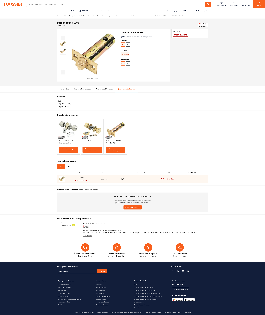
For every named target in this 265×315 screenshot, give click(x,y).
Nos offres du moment (103, 296)
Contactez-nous (139, 308)
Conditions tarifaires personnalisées (69, 299)
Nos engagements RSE (177, 11)
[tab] (61, 166)
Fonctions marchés (64, 302)
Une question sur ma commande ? (145, 290)
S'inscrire (101, 271)
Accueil (59, 16)
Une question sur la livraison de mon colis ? (147, 293)
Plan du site (187, 312)
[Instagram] (178, 271)
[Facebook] (173, 271)
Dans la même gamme (82, 89)
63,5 (123, 63)
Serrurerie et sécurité (94, 16)
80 (128, 63)
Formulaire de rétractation (142, 305)
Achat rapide (203, 11)
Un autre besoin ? (139, 302)
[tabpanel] (132, 177)
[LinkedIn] (188, 271)
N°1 (123, 44)
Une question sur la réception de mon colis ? (148, 296)
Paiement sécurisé (102, 305)
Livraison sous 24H (64, 293)
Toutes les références (104, 89)
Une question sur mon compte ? (144, 287)
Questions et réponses (127, 89)
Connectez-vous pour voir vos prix (68, 150)
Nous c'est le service (64, 287)
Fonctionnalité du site (102, 302)
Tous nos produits (67, 11)
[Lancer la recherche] (208, 4)
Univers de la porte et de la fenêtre (75, 16)
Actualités (99, 285)
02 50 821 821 (177, 285)
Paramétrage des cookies (153, 312)
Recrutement (62, 290)
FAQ (135, 285)
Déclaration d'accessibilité (172, 312)
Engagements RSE (63, 296)
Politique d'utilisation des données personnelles (126, 312)
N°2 (127, 44)
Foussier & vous (107, 11)
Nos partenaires (101, 287)
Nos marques (100, 293)
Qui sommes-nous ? (64, 285)
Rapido (60, 305)
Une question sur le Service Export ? (145, 299)
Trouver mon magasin (180, 289)
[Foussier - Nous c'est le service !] (13, 4)
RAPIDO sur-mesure (89, 11)
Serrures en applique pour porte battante (147, 16)
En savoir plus (87, 235)
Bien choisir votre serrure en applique (137, 37)
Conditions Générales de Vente (84, 312)
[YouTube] (183, 271)
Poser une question (132, 207)
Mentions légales (102, 312)
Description (64, 89)
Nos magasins (100, 290)
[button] (93, 55)
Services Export (101, 299)
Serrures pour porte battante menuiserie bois (118, 16)
